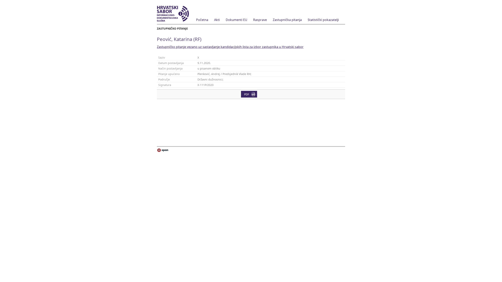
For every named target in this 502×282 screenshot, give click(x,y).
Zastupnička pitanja (287, 20)
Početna (202, 20)
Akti (217, 20)
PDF (246, 94)
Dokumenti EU (236, 20)
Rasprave (260, 20)
